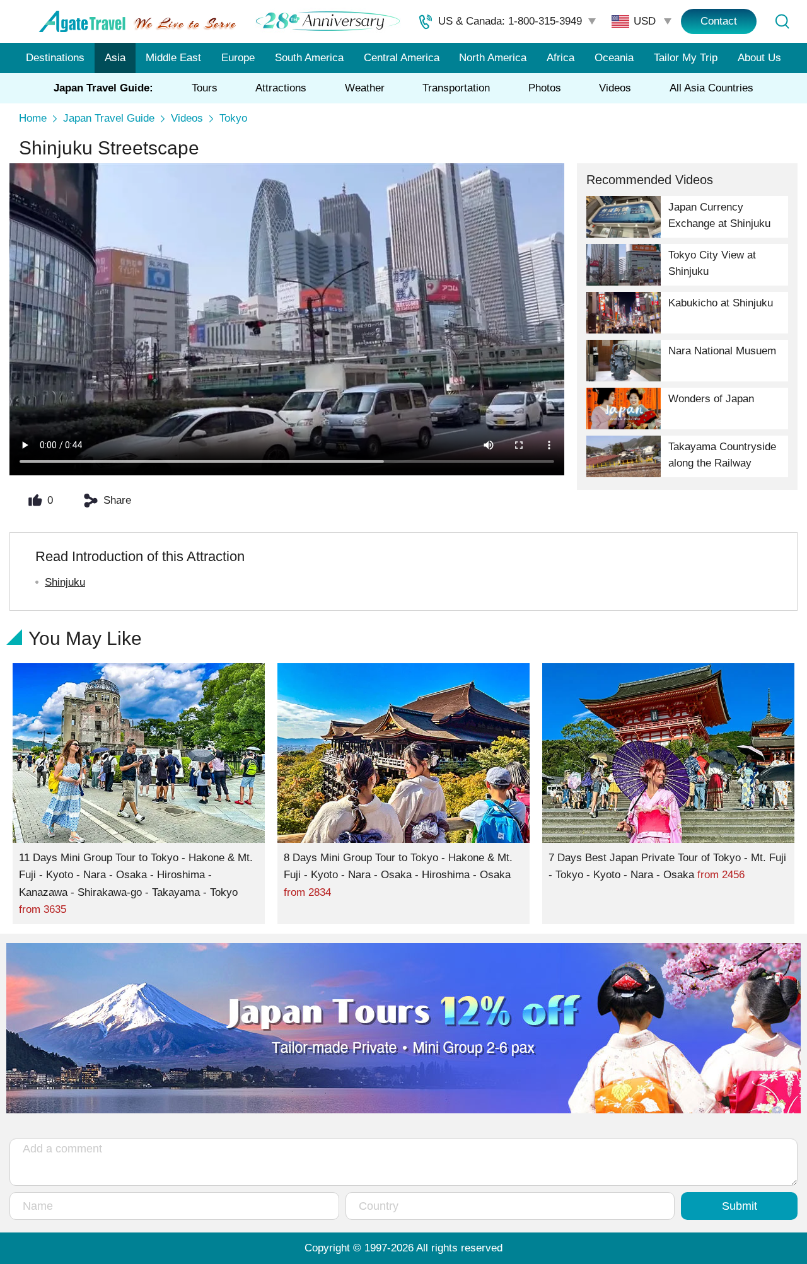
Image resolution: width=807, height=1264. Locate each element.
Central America (401, 58)
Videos (615, 88)
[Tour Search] (782, 21)
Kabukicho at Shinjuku (720, 303)
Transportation (456, 88)
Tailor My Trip (685, 58)
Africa (560, 58)
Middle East (173, 58)
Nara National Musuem (722, 351)
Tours (205, 88)
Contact (718, 21)
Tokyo (233, 118)
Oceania (614, 58)
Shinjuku (65, 582)
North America (492, 58)
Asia (115, 58)
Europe (238, 58)
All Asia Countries (711, 88)
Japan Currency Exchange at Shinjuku (719, 215)
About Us (759, 58)
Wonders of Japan (711, 399)
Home (33, 118)
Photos (544, 88)
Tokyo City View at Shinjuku (712, 263)
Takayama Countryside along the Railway (722, 455)
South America (309, 58)
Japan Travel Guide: (103, 88)
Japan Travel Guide (108, 118)
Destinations (55, 58)
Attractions (280, 88)
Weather (365, 88)
